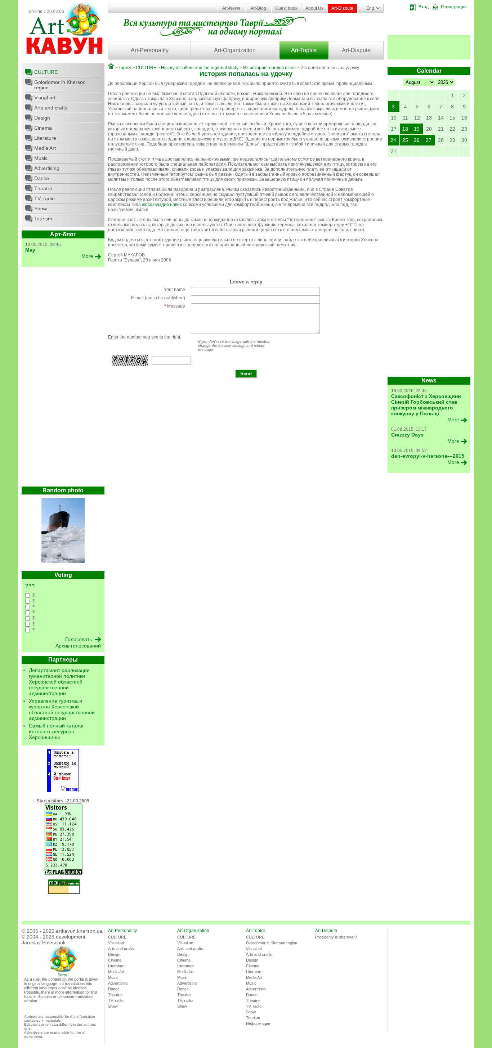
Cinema (43, 128)
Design (42, 118)
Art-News (231, 8)
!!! (33, 595)
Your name (174, 289)
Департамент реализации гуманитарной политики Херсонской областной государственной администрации (59, 681)
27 (428, 140)
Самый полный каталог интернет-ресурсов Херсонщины (56, 731)
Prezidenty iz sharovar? (336, 937)
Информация (258, 1023)
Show (40, 208)
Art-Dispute (342, 8)
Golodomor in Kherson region (60, 84)
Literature (45, 138)
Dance (41, 178)
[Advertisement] (63, 378)
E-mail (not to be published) (158, 297)
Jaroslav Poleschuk (44, 942)
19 (417, 129)
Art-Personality (150, 50)
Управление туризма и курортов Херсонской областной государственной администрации (62, 709)
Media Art (45, 148)
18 (405, 129)
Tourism (43, 218)
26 (417, 140)
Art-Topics (304, 50)
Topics (124, 67)
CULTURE (46, 72)
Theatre (43, 188)
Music (41, 158)
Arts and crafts (50, 108)
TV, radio (44, 198)
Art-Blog (258, 8)
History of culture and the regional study (199, 67)
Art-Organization (235, 50)
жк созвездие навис (162, 204)
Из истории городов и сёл (269, 67)
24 (393, 140)
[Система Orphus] (63, 790)
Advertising (46, 168)
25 (405, 140)
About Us (314, 8)
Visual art (44, 97)
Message (174, 306)
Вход (424, 6)
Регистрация (454, 6)
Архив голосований (78, 646)
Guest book (286, 8)
